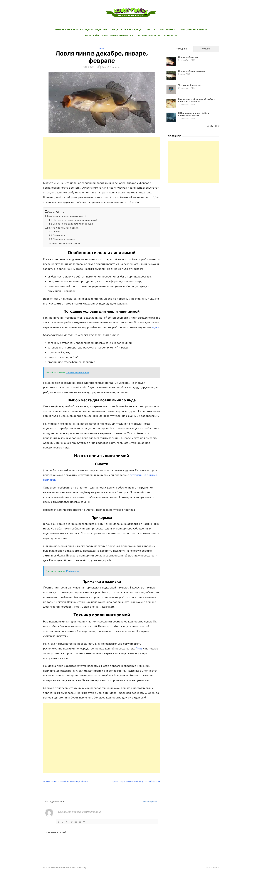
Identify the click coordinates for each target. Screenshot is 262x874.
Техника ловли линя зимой (63, 243)
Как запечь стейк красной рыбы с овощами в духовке (196, 100)
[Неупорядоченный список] (80, 821)
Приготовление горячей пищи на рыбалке (134, 781)
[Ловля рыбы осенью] (171, 65)
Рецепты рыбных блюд (126, 29)
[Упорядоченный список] (76, 821)
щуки (155, 327)
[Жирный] (59, 821)
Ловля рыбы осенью (189, 57)
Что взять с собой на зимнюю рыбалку (67, 781)
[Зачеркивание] (71, 821)
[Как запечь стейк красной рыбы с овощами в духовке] (171, 107)
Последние (181, 48)
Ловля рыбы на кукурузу (191, 71)
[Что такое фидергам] (171, 93)
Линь (101, 48)
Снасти (150, 29)
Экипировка (167, 29)
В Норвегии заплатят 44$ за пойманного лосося (193, 114)
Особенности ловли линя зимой (66, 216)
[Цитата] (84, 821)
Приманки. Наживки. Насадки (72, 29)
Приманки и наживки (64, 239)
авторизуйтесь (150, 801)
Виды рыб (101, 29)
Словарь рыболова (148, 35)
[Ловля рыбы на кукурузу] (171, 79)
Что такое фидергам (189, 85)
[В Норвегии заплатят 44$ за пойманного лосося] (171, 121)
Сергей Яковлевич (111, 67)
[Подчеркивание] (67, 821)
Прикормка (59, 235)
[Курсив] (63, 821)
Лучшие (206, 48)
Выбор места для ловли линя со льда (73, 223)
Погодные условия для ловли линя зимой (75, 220)
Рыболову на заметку (193, 29)
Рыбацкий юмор (95, 35)
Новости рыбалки (121, 35)
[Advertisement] (101, 158)
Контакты (170, 35)
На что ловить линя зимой (63, 228)
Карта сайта (213, 867)
